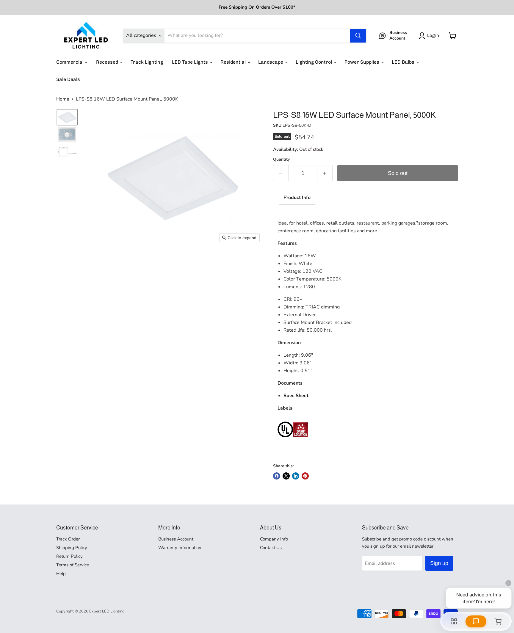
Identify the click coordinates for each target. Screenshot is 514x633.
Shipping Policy (71, 548)
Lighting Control (314, 62)
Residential (233, 62)
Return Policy (69, 556)
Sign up (439, 563)
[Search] (358, 36)
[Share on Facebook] (276, 476)
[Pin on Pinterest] (305, 476)
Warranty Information (179, 548)
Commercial (70, 62)
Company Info (274, 539)
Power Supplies (362, 62)
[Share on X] (286, 476)
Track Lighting (147, 62)
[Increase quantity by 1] (325, 173)
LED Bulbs (404, 62)
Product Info (297, 197)
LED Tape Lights (190, 62)
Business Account (175, 539)
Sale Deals (68, 79)
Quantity (281, 159)
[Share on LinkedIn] (295, 476)
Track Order (68, 539)
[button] (430, 35)
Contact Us (271, 548)
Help (61, 573)
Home (62, 99)
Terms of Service (72, 565)
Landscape (271, 62)
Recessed (107, 62)
